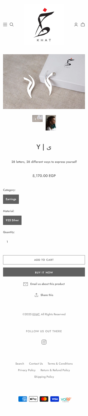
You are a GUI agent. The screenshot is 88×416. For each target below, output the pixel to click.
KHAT (35, 314)
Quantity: (9, 232)
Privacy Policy (27, 370)
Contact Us (36, 364)
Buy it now (44, 272)
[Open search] (12, 25)
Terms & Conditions (60, 364)
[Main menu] (5, 25)
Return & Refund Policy (55, 370)
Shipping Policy (44, 377)
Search (19, 364)
